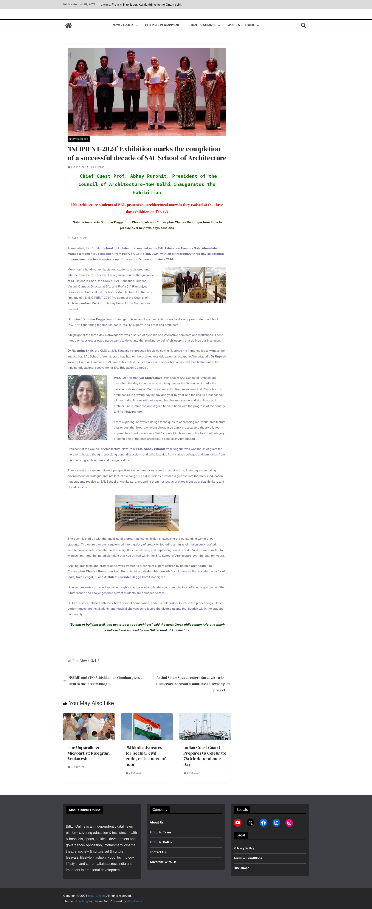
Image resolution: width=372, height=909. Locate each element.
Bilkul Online (97, 167)
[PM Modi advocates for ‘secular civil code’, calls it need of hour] (147, 716)
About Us (156, 822)
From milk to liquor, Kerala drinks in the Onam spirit (146, 4)
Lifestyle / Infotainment (162, 25)
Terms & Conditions (248, 858)
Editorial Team (160, 832)
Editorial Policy (161, 842)
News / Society (123, 25)
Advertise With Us (163, 862)
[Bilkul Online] (68, 25)
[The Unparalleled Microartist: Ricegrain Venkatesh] (89, 716)
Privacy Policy (244, 848)
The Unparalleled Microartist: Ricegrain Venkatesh (89, 753)
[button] (135, 25)
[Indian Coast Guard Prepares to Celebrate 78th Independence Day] (205, 716)
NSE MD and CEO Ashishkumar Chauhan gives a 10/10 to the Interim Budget (105, 680)
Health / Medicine (203, 25)
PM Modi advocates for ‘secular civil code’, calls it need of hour (146, 755)
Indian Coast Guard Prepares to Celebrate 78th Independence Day (204, 755)
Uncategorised (78, 139)
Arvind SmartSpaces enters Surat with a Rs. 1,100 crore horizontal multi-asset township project (190, 683)
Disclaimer (241, 868)
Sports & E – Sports (241, 25)
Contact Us (158, 852)
